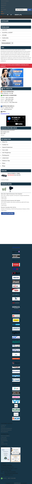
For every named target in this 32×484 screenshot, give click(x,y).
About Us (4, 142)
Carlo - (6, 109)
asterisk (23, 49)
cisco (24, 51)
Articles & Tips (6, 160)
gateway (7, 54)
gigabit (2, 57)
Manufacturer (4, 439)
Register (2, 13)
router (25, 56)
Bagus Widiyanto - (9, 102)
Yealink (15, 53)
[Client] (12, 86)
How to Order (3, 3)
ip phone (3, 49)
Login (2, 11)
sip (29, 53)
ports (15, 54)
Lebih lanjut (3, 198)
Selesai (2, 135)
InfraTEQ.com (17, 483)
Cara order (5, 150)
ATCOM (4, 35)
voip (22, 53)
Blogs (3, 166)
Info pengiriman (4, 431)
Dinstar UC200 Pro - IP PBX (14, 173)
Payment (2, 7)
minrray (10, 49)
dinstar (15, 56)
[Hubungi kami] (12, 77)
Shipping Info (3, 5)
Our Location (3, 9)
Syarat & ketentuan (7, 147)
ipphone (20, 49)
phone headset (26, 57)
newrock (11, 53)
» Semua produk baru (8, 213)
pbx (28, 56)
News (3, 163)
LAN (24, 53)
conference (19, 54)
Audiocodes (5, 38)
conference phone (18, 59)
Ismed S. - (7, 99)
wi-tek (6, 49)
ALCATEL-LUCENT (7, 32)
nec (27, 59)
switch (19, 56)
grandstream (4, 51)
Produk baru (6, 184)
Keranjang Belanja (9, 128)
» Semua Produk (4, 179)
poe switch (3, 53)
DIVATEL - (7, 97)
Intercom (3, 54)
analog (22, 56)
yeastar (7, 53)
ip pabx (24, 59)
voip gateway (16, 51)
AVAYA (4, 40)
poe (10, 54)
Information (6, 139)
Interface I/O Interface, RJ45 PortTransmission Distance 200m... (15, 209)
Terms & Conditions (5, 1)
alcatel (18, 53)
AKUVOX (4, 30)
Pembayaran (5, 155)
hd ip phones (20, 57)
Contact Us (5, 144)
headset (9, 51)
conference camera (11, 57)
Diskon (4, 170)
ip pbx (13, 49)
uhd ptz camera (8, 56)
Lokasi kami (5, 158)
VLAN (26, 53)
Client (2, 442)
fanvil (21, 51)
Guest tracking (4, 440)
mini (13, 56)
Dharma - (7, 107)
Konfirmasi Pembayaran (6, 428)
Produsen (5, 27)
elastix (23, 54)
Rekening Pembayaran (6, 430)
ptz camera (27, 51)
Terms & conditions (5, 435)
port (12, 54)
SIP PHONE (10, 59)
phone (5, 57)
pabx (12, 51)
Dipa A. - (7, 100)
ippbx (16, 49)
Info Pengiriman (6, 152)
